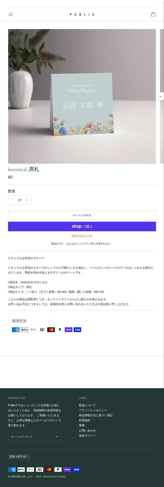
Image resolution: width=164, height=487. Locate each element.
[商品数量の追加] (27, 200)
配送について (87, 405)
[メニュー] (11, 14)
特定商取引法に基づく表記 (96, 415)
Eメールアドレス (21, 431)
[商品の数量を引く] (12, 200)
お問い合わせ (87, 430)
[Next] (160, 96)
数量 (11, 191)
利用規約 (84, 420)
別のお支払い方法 (82, 235)
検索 (82, 425)
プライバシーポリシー (93, 410)
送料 (68, 243)
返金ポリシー (87, 435)
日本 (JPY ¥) (18, 456)
